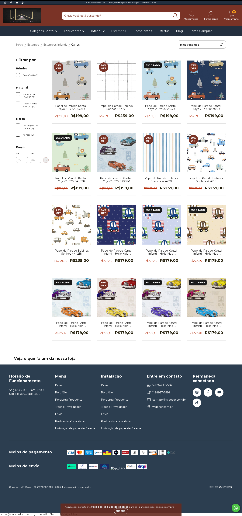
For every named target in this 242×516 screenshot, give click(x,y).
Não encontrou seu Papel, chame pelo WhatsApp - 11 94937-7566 (121, 2)
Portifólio (61, 392)
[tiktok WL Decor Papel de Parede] (22, 2)
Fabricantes (73, 31)
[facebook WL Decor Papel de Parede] (11, 2)
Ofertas (164, 31)
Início (19, 44)
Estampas (119, 31)
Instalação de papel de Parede (75, 428)
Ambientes (144, 31)
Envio (58, 414)
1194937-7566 (161, 392)
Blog (179, 31)
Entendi (121, 511)
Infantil (96, 31)
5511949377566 (162, 385)
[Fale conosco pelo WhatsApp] (236, 508)
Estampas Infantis (55, 44)
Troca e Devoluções (68, 407)
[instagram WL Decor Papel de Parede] (6, 2)
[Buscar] (175, 15)
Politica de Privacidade (70, 421)
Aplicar (46, 160)
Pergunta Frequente (68, 399)
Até (31, 153)
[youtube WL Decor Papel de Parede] (17, 2)
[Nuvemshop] (221, 487)
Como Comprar (200, 31)
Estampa (33, 44)
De (17, 153)
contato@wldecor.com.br (169, 399)
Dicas (58, 385)
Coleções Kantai (42, 31)
